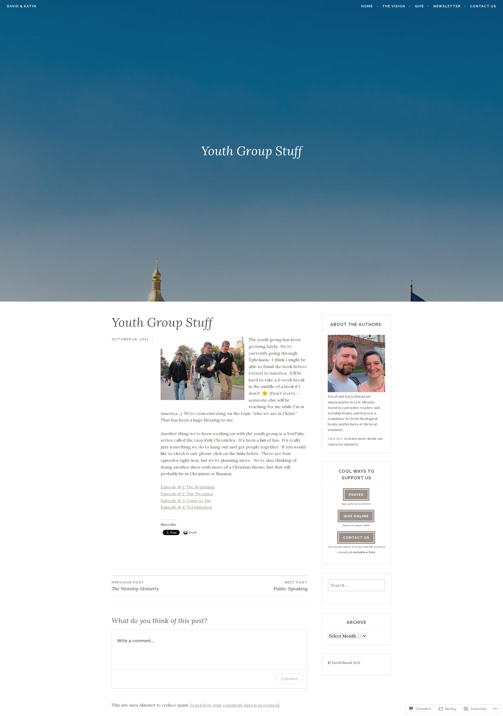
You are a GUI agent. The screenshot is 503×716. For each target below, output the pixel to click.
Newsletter (447, 6)
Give (419, 6)
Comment (289, 678)
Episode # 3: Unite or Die (186, 500)
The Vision (393, 6)
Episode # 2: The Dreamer (187, 493)
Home (367, 6)
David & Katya (21, 6)
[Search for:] (356, 585)
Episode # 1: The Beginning (188, 487)
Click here (335, 438)
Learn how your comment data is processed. (235, 705)
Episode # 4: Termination (186, 507)
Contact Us (483, 6)
